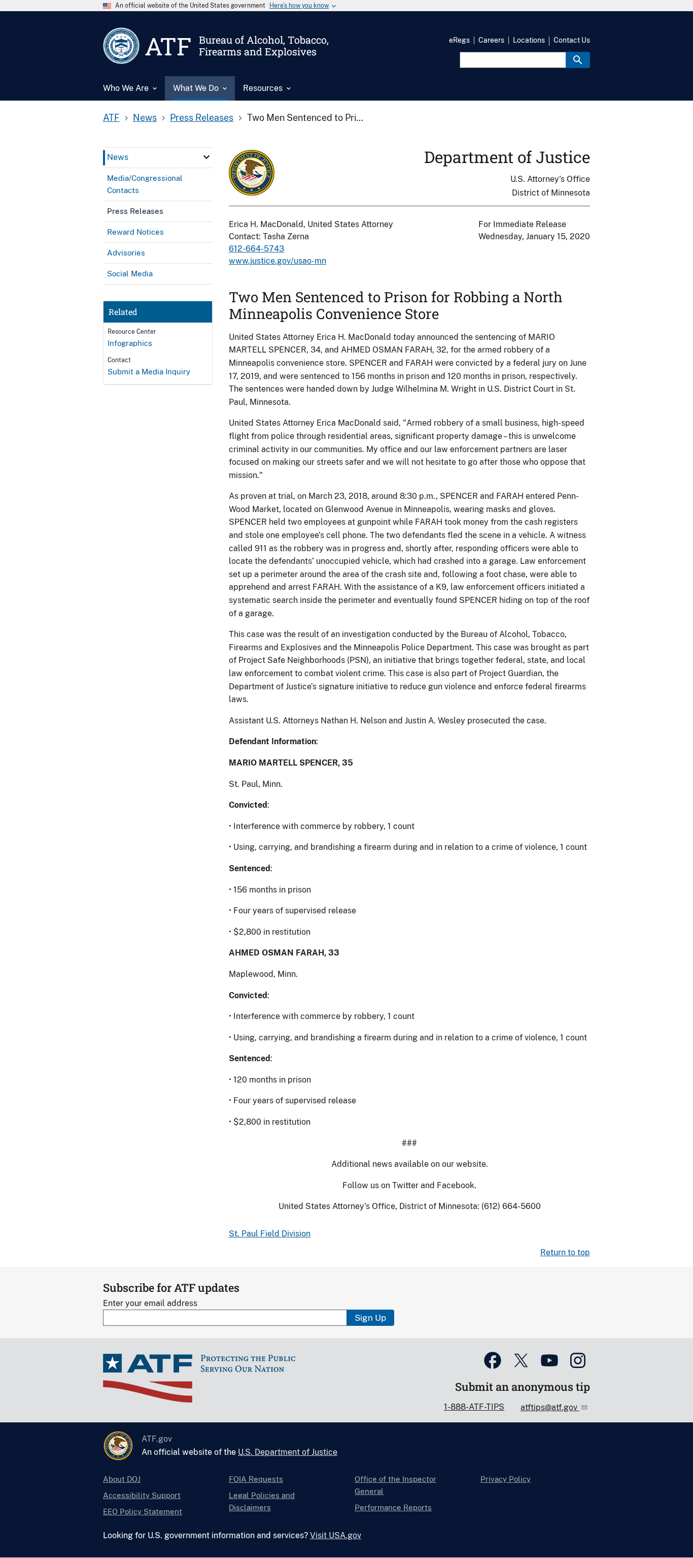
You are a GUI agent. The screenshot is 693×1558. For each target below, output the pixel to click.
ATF (111, 117)
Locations (529, 40)
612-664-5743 (256, 248)
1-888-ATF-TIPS (474, 1407)
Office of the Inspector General (395, 1485)
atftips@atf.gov (550, 1407)
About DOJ (122, 1479)
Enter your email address (150, 1303)
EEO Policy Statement (142, 1511)
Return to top (565, 1252)
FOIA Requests (256, 1479)
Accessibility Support (142, 1495)
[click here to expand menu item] (206, 157)
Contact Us (571, 40)
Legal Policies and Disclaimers (262, 1501)
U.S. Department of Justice (287, 1452)
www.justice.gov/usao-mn (277, 261)
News (145, 117)
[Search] (578, 60)
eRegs (459, 40)
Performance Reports (393, 1507)
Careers (491, 40)
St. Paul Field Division (269, 1233)
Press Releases (201, 117)
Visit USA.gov (335, 1535)
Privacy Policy (505, 1479)
